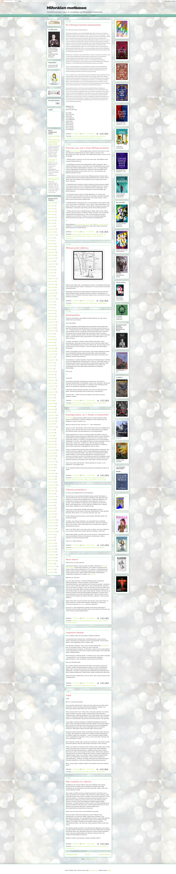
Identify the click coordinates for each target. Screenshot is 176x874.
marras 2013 (52, 496)
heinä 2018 (51, 339)
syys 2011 (51, 572)
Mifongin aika (102, 234)
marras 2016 (52, 392)
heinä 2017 (51, 371)
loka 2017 (51, 363)
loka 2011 (51, 569)
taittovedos (69, 549)
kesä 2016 (51, 406)
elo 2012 (50, 540)
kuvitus (89, 234)
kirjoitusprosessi (87, 846)
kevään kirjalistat (101, 403)
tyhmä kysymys (70, 848)
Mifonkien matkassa (66, 7)
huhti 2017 (51, 377)
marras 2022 (52, 264)
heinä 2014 (51, 473)
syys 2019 (51, 304)
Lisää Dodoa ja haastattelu (52, 160)
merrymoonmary (93, 870)
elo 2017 (50, 368)
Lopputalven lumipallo (75, 632)
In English (93, 15)
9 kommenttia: (91, 769)
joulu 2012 (51, 528)
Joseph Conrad (87, 477)
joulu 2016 (51, 389)
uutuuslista (99, 138)
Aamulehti (74, 403)
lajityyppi (68, 479)
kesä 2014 (51, 476)
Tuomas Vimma (101, 479)
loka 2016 (51, 395)
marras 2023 (52, 235)
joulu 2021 (51, 269)
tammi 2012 (51, 560)
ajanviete (74, 771)
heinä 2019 (51, 310)
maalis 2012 (51, 554)
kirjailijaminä (95, 477)
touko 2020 (51, 287)
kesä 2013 (51, 511)
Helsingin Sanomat (94, 136)
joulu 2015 (51, 424)
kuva (77, 303)
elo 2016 (50, 400)
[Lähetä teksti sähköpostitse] (97, 133)
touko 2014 (51, 479)
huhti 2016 (51, 412)
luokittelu (92, 138)
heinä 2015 (51, 438)
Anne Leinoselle (89, 224)
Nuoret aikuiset (72, 559)
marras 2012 (52, 531)
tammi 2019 (51, 325)
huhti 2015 (51, 447)
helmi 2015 (51, 453)
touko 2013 (51, 514)
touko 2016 (51, 409)
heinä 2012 (51, 543)
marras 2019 (52, 299)
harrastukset (92, 771)
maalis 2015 (51, 450)
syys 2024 (51, 226)
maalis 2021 (51, 278)
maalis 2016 (51, 415)
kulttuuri (99, 771)
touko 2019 (51, 316)
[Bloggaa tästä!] (102, 134)
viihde (103, 771)
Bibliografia (67, 15)
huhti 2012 (51, 552)
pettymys (77, 404)
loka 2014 (51, 464)
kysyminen (100, 846)
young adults (73, 622)
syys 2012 (51, 537)
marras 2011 (52, 566)
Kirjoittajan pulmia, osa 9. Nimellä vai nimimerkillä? (87, 414)
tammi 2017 (51, 386)
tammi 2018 (51, 354)
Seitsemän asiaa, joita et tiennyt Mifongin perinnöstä (87, 147)
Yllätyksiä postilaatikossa (76, 489)
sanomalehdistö (85, 404)
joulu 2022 (51, 261)
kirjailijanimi (102, 477)
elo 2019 (50, 307)
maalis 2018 (51, 348)
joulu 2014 (51, 459)
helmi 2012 (51, 557)
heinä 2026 (51, 203)
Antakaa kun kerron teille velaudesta (54, 178)
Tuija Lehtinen (93, 479)
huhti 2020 (51, 290)
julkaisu (74, 547)
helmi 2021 (51, 281)
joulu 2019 (51, 296)
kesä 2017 (51, 374)
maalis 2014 (51, 485)
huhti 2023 (51, 249)
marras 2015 (52, 427)
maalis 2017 (51, 380)
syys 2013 (51, 502)
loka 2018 (51, 334)
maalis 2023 (51, 252)
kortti (81, 547)
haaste (74, 234)
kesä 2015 (51, 441)
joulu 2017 (51, 357)
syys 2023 (51, 237)
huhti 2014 (51, 482)
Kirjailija (58, 15)
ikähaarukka (75, 620)
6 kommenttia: (91, 133)
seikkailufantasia (102, 303)
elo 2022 (50, 267)
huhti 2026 (51, 208)
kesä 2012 (51, 546)
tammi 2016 (51, 421)
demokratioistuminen (83, 771)
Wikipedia (93, 574)
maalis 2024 (51, 229)
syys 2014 (51, 467)
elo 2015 (50, 435)
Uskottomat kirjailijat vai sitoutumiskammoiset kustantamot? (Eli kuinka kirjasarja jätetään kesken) (54, 140)
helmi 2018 (51, 351)
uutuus (91, 404)
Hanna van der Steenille (102, 224)
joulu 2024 (51, 220)
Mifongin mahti (70, 236)
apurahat (74, 846)
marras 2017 (52, 360)
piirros (95, 303)
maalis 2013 (51, 520)
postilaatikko (100, 547)
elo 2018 (50, 336)
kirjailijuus (80, 846)
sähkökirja (68, 305)
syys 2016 (51, 397)
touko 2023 (51, 246)
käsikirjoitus (95, 234)
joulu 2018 (51, 328)
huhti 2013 (51, 517)
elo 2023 (50, 240)
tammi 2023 (51, 258)
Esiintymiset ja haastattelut (80, 15)
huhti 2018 (51, 345)
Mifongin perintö (78, 236)
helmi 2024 (51, 232)
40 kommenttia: (91, 400)
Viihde (68, 695)
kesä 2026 (51, 206)
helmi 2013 (51, 522)
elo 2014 (50, 470)
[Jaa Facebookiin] (106, 134)
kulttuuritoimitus (70, 138)
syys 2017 (51, 365)
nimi (84, 236)
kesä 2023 (51, 243)
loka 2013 (51, 499)
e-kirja (73, 303)
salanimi (86, 479)
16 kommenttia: (91, 683)
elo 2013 (50, 505)
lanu (76, 138)
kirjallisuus (102, 136)
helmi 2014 (51, 488)
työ (91, 685)
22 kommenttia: (91, 618)
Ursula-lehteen (105, 645)
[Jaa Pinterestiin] (107, 134)
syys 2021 (51, 272)
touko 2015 (51, 444)
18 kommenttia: (91, 545)
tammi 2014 (51, 491)
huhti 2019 (51, 319)
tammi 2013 (51, 525)
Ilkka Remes (79, 477)
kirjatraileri (77, 685)
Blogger (109, 870)
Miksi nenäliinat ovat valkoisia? (78, 781)
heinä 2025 (51, 211)
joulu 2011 (51, 563)
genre (86, 136)
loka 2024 (51, 223)
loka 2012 (51, 534)
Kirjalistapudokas (73, 315)
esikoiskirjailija (82, 403)
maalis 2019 (51, 322)
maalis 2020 (51, 293)
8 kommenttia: (91, 231)
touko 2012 (51, 549)
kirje (78, 547)
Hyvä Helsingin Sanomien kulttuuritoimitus (83, 24)
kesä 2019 (51, 313)
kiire (73, 685)
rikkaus (106, 846)
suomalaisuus (69, 238)
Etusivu (50, 15)
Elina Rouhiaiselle (80, 224)
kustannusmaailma (81, 234)
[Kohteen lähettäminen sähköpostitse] (100, 134)
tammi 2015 (51, 456)
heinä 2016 (51, 403)
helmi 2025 (51, 217)
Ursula (94, 685)
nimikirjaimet (74, 479)
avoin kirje (74, 136)
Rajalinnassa (69, 418)
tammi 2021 (51, 284)
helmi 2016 (51, 418)
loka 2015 (51, 429)
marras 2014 (52, 461)
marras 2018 (52, 331)
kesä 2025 (51, 214)
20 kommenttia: (91, 475)
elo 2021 (50, 275)
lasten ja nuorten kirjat (84, 138)
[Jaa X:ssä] (104, 134)
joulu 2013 (51, 493)
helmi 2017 (51, 383)
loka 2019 (51, 301)
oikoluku (90, 303)
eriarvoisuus (81, 136)
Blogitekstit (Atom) (90, 859)
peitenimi (81, 479)
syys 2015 (51, 432)
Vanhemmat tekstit (104, 854)
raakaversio (89, 236)
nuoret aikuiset (98, 620)
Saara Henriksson (75, 151)
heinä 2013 (51, 508)
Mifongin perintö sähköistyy (77, 247)
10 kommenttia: (91, 843)
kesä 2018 (51, 342)
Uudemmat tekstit (71, 854)
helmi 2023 (51, 255)
